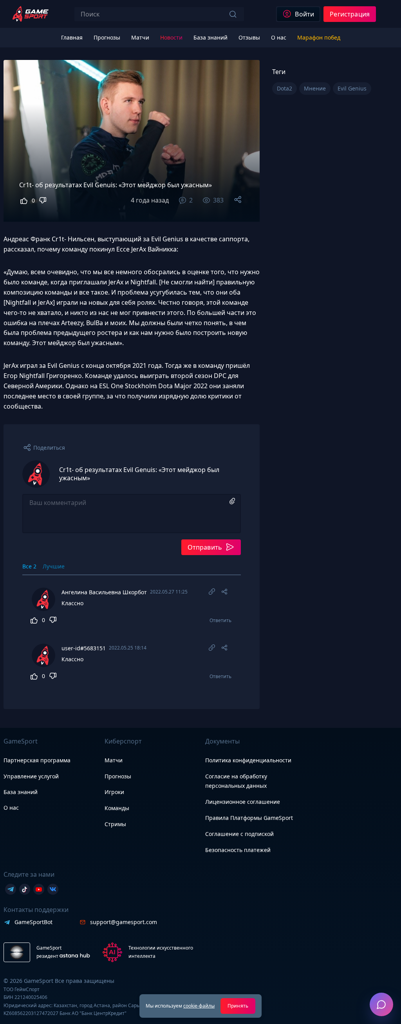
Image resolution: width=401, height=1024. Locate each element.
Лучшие (54, 566)
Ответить (220, 620)
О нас (11, 807)
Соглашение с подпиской (239, 834)
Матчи (114, 760)
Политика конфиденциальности (248, 760)
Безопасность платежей (238, 850)
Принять (238, 1005)
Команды (117, 808)
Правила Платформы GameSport (249, 817)
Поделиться (49, 447)
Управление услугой (31, 776)
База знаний (21, 792)
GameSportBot (33, 922)
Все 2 (29, 566)
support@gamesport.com (123, 922)
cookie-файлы (199, 1005)
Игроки (114, 792)
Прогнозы (118, 776)
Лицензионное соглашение (242, 801)
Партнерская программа (37, 760)
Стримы (115, 824)
